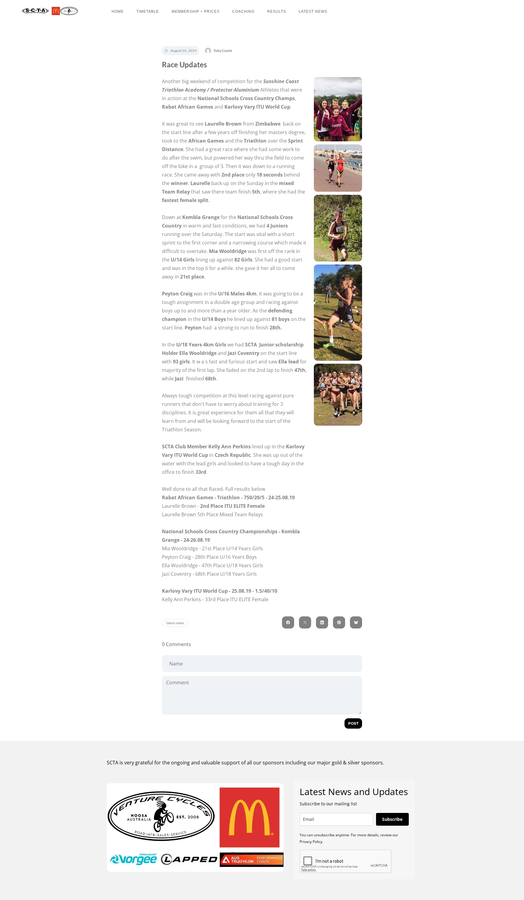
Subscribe (392, 819)
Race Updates (184, 64)
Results (276, 11)
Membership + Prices (196, 11)
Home (118, 11)
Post (353, 723)
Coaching (243, 11)
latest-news (175, 623)
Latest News (313, 11)
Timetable (147, 11)
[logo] (48, 11)
